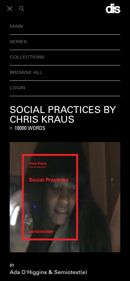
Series (18, 42)
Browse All (26, 73)
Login (17, 88)
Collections (27, 57)
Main (16, 27)
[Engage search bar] (21, 8)
